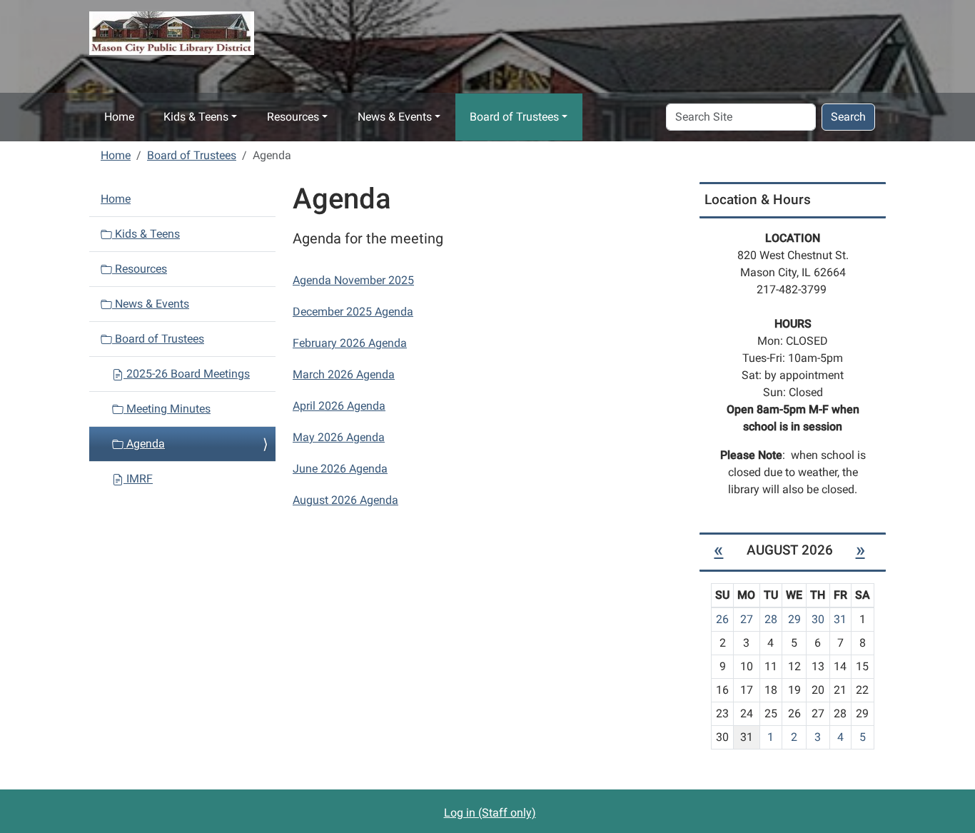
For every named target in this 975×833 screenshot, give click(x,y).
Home (119, 116)
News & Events (395, 116)
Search (848, 116)
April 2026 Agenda (339, 406)
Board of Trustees (514, 116)
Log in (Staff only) (490, 812)
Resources (293, 116)
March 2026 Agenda (344, 374)
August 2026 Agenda (345, 500)
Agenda (144, 443)
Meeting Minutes (167, 408)
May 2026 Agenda (339, 437)
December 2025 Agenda (353, 311)
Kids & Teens (195, 116)
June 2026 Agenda (340, 468)
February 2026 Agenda (350, 343)
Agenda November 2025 (353, 280)
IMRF (138, 478)
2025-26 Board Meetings (186, 373)
